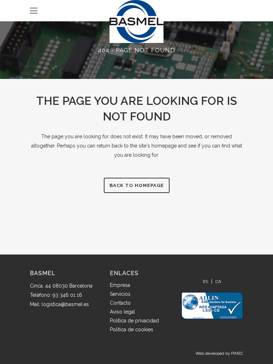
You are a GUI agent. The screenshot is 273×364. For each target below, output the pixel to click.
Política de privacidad (134, 320)
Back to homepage (136, 185)
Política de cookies (131, 329)
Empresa (120, 285)
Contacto (120, 303)
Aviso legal (122, 312)
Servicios (120, 294)
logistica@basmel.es (65, 304)
